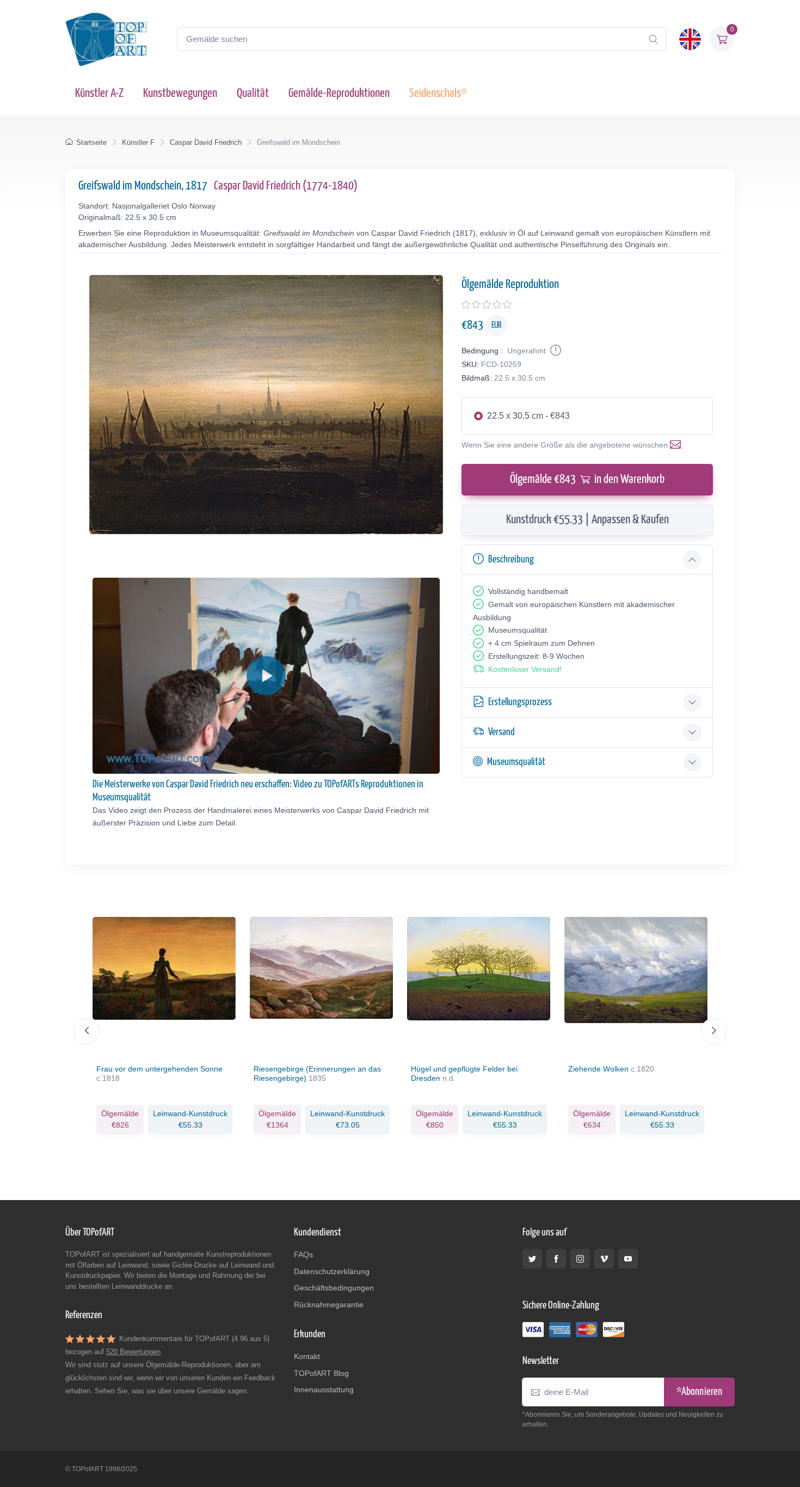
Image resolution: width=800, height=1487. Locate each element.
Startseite (91, 142)
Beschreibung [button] (511, 559)
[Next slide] (713, 1031)
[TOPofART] (106, 39)
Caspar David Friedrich (206, 142)
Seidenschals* (438, 93)
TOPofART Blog (321, 1373)
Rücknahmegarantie (329, 1304)
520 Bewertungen (133, 1352)
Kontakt (307, 1356)
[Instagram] (580, 1259)
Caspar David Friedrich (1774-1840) (286, 186)
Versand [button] (501, 732)
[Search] (653, 39)
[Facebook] (556, 1259)
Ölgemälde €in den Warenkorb (587, 479)
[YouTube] (628, 1259)
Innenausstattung (324, 1389)
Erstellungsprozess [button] (520, 702)
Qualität (253, 93)
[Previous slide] (86, 1031)
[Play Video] (266, 675)
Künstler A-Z (99, 93)
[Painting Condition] (554, 350)
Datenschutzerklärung (332, 1271)
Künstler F (138, 142)
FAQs (303, 1254)
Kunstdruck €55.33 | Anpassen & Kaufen (587, 519)
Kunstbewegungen (180, 93)
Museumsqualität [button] (516, 762)
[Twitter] (532, 1259)
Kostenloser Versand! (525, 669)
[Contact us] (677, 444)
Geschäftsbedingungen (334, 1287)
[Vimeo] (604, 1259)
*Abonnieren (699, 1392)
